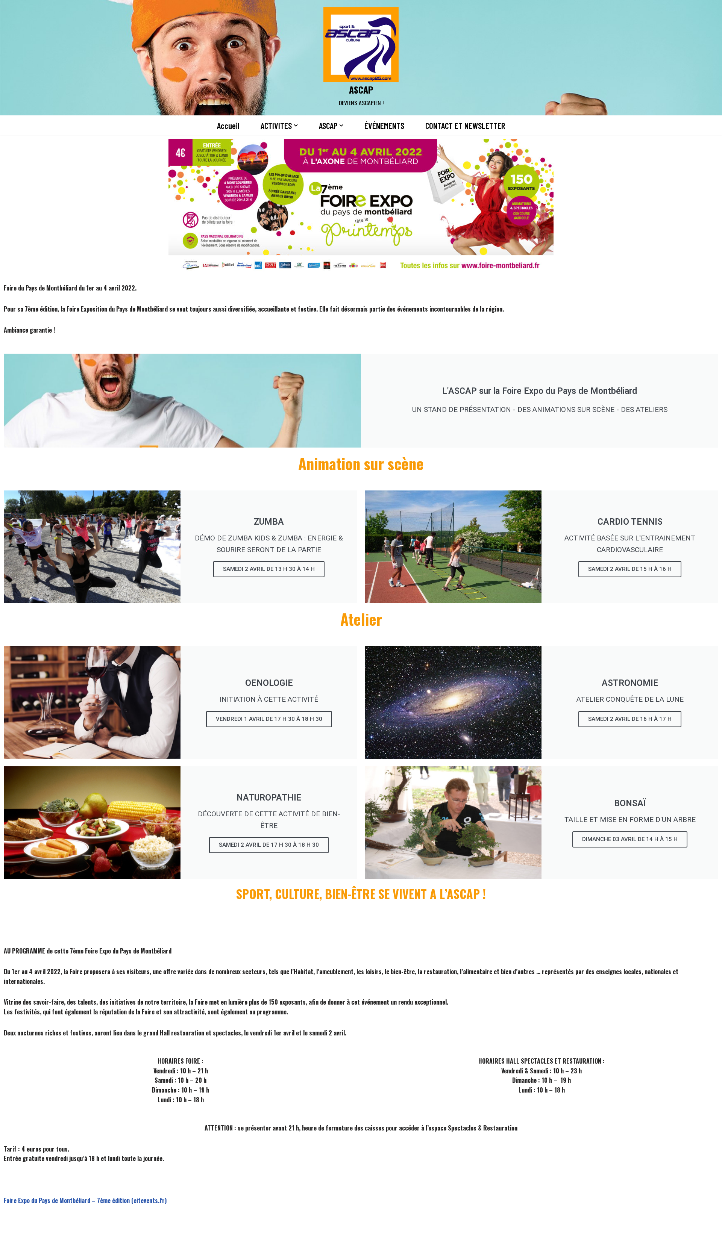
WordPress (224, 1231)
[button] (296, 125)
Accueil (228, 125)
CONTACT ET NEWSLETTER (465, 125)
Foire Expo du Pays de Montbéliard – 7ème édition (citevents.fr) (85, 1200)
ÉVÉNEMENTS (384, 125)
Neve (153, 1231)
